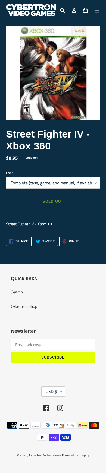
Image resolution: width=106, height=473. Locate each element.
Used (10, 172)
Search (17, 292)
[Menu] (96, 10)
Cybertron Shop (24, 306)
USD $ (51, 391)
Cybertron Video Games (45, 455)
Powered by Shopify (75, 455)
